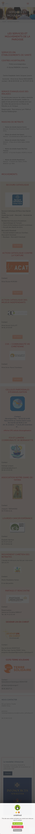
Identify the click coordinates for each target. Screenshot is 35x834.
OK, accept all (17, 823)
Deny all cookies (17, 827)
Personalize (17, 830)
